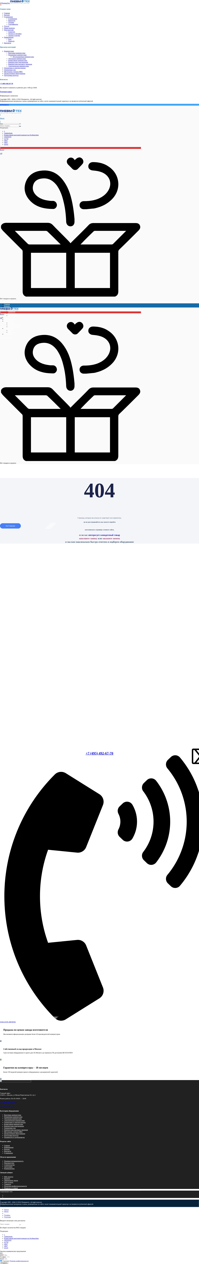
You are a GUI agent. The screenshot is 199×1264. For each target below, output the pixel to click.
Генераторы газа (10, 70)
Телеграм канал (6, 92)
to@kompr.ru (4, 105)
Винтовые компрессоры (16, 53)
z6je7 (6, 141)
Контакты (7, 43)
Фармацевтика (9, 1168)
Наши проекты (9, 28)
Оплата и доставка (14, 34)
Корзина (7, 1179)
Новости (11, 41)
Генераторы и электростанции (15, 68)
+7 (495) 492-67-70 (6, 83)
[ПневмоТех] (15, 3)
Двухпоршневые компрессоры (23, 57)
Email (2, 1259)
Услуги (6, 26)
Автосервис (8, 1167)
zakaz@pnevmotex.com (7, 1107)
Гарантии (11, 32)
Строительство (9, 1165)
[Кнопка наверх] (194, 1259)
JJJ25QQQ (7, 137)
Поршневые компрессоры (17, 55)
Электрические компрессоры (18, 66)
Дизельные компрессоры (17, 59)
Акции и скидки (14, 35)
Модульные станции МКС (13, 72)
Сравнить (7, 1184)
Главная (7, 13)
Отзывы (11, 22)
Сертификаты (13, 24)
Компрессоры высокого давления (20, 64)
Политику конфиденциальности (19, 1261)
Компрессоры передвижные (18, 62)
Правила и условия (11, 1188)
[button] (70, 151)
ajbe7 (6, 142)
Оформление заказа (11, 1180)
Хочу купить (8, 1182)
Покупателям (9, 30)
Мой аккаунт (8, 1177)
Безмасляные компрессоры (17, 60)
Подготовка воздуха (11, 75)
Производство (9, 1163)
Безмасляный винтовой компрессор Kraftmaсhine (21, 135)
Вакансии (11, 20)
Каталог (7, 15)
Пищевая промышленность (13, 1161)
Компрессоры (9, 51)
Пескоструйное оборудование (14, 73)
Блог (10, 39)
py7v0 (6, 139)
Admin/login (8, 133)
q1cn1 (6, 144)
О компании (8, 17)
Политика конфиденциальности (15, 1186)
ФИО (2, 1255)
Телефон (3, 1257)
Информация (8, 37)
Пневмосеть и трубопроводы (14, 1137)
